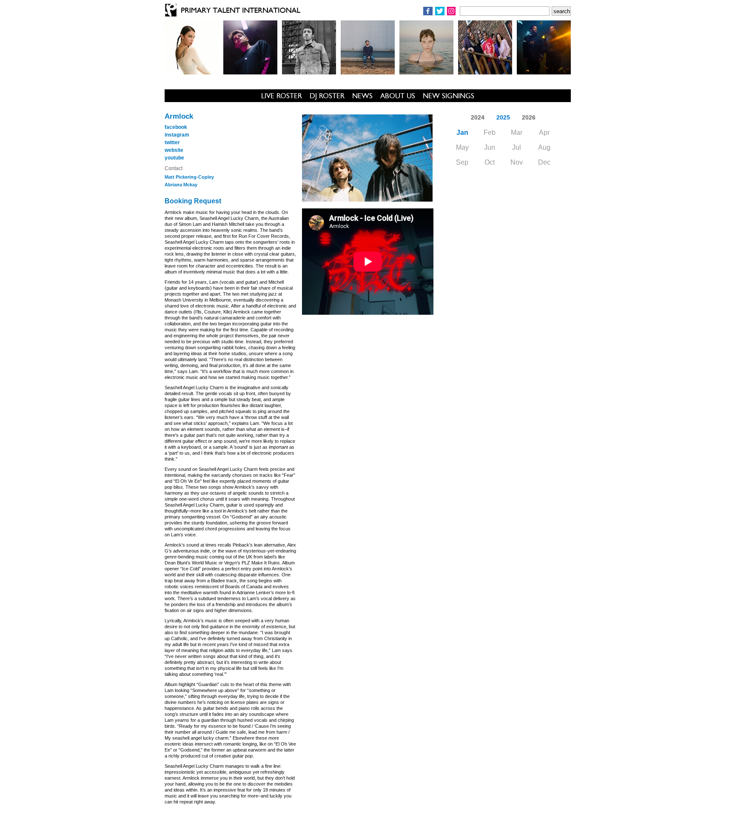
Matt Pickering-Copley (189, 176)
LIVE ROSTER (281, 95)
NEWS (362, 95)
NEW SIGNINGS (448, 95)
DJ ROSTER (327, 95)
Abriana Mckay (181, 184)
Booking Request (193, 201)
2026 (529, 117)
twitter (172, 142)
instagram (177, 135)
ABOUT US (397, 95)
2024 (477, 117)
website (174, 150)
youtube (174, 158)
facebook (176, 127)
